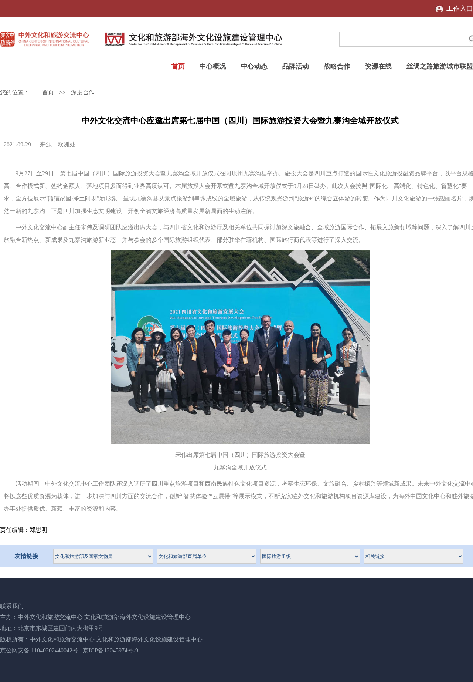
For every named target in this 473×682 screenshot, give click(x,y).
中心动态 (254, 66)
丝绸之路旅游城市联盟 (439, 66)
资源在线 (378, 66)
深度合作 (83, 92)
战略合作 (337, 66)
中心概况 (213, 66)
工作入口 (459, 8)
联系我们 (12, 606)
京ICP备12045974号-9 (110, 650)
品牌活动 (295, 66)
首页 (178, 66)
